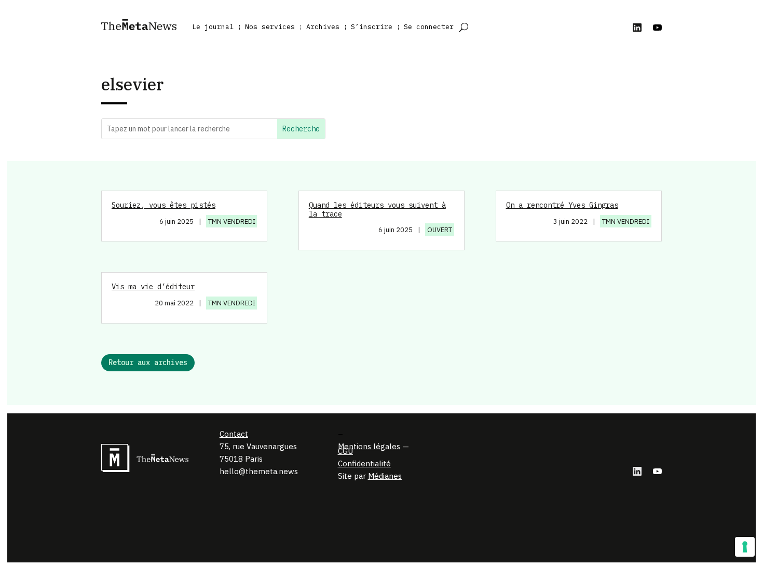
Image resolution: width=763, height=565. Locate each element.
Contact (234, 434)
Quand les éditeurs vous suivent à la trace (377, 209)
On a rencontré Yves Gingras (562, 205)
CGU (345, 451)
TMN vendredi (231, 221)
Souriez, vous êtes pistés (163, 205)
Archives (322, 26)
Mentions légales (369, 446)
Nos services (270, 26)
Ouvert (439, 229)
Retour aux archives (147, 362)
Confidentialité (364, 463)
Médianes (385, 476)
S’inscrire (371, 26)
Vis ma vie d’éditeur (153, 286)
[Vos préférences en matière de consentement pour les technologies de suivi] (745, 547)
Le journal (213, 26)
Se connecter (429, 26)
